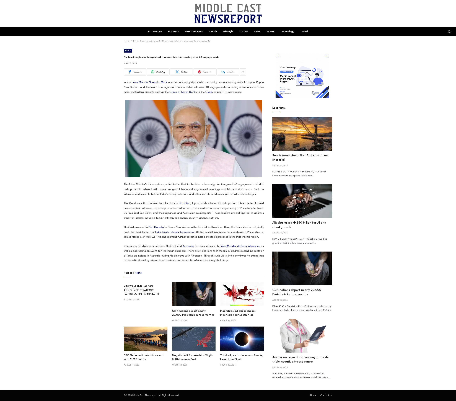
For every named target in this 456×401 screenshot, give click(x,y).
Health (213, 31)
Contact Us (326, 395)
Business (173, 31)
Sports (270, 31)
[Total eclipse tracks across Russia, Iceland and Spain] (242, 339)
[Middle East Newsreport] (228, 13)
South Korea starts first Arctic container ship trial (300, 157)
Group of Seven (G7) (182, 92)
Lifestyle (228, 31)
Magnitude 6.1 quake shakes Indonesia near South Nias (238, 313)
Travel (304, 31)
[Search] (449, 32)
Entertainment (194, 31)
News (257, 31)
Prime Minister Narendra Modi (149, 82)
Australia (188, 246)
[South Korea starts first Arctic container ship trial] (302, 134)
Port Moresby (156, 227)
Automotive (155, 31)
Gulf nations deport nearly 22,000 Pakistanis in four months (193, 313)
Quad (208, 92)
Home (126, 41)
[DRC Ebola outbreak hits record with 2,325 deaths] (145, 339)
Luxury (243, 31)
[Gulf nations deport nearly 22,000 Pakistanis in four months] (194, 294)
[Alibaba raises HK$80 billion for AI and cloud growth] (302, 201)
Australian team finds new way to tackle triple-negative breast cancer (300, 359)
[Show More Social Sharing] (243, 72)
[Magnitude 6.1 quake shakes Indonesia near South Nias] (242, 294)
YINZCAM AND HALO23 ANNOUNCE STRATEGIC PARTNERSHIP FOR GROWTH (141, 290)
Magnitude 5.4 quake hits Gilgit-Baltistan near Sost (192, 357)
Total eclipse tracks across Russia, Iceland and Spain (241, 357)
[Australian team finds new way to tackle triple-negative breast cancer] (302, 336)
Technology (287, 31)
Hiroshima (184, 203)
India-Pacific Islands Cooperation (175, 232)
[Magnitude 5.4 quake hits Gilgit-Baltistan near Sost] (194, 339)
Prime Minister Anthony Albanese (239, 246)
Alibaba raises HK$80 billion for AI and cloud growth (299, 225)
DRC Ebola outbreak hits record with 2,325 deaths (143, 357)
